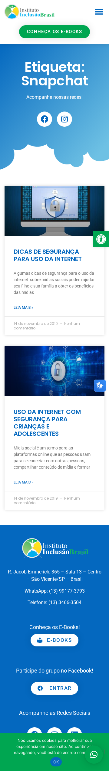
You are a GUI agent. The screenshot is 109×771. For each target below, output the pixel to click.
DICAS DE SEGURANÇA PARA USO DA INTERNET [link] (48, 255)
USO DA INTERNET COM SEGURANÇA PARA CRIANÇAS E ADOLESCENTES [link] (47, 423)
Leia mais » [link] (23, 307)
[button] (99, 12)
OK (56, 761)
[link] (101, 239)
